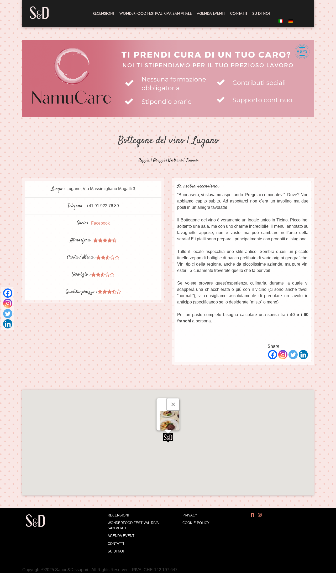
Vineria (191, 161)
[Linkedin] (7, 323)
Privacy (189, 515)
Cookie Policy (195, 523)
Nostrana (175, 161)
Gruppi (159, 161)
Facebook (100, 223)
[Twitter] (7, 313)
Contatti (238, 13)
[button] (168, 438)
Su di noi (261, 13)
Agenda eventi (211, 13)
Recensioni (103, 13)
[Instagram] (7, 303)
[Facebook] (7, 293)
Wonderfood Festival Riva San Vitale (155, 13)
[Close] (173, 404)
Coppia (144, 161)
